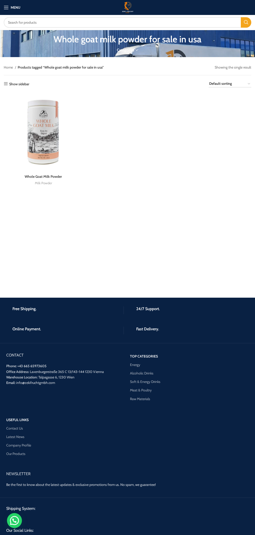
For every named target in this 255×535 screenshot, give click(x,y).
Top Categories (144, 356)
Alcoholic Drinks (141, 373)
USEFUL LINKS (17, 420)
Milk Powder (43, 183)
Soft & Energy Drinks (145, 381)
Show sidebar (19, 84)
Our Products (15, 453)
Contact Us (14, 428)
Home (9, 67)
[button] (14, 520)
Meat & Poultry (141, 390)
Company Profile (18, 445)
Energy (135, 364)
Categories (125, 50)
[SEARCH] (246, 22)
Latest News (15, 437)
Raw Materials (140, 399)
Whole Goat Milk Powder (43, 176)
